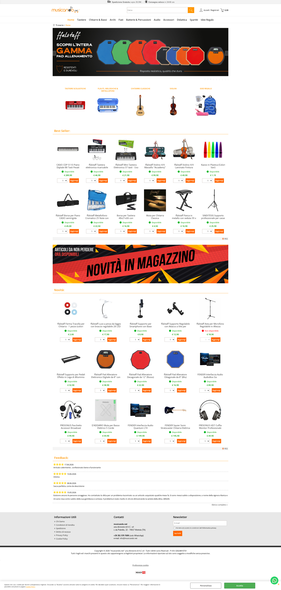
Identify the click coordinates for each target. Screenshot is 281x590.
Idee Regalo (207, 19)
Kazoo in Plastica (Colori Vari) (213, 166)
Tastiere (81, 19)
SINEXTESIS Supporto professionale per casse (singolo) (213, 218)
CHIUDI (279, 584)
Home (70, 19)
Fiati (121, 19)
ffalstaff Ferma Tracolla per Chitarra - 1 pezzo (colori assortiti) (70, 326)
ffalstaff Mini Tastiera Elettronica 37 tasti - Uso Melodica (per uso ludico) (126, 168)
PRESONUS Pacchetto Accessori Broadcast (71, 426)
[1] (204, 390)
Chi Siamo (60, 521)
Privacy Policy (62, 535)
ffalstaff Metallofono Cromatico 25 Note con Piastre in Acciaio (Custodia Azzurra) (97, 219)
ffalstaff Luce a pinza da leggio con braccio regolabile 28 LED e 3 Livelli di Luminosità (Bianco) (106, 327)
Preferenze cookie (140, 565)
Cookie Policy (30, 587)
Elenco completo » (220, 504)
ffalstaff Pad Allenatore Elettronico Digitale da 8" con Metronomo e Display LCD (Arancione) (105, 378)
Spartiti (194, 19)
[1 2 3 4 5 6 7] (135, 390)
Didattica (182, 19)
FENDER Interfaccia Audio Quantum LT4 (140, 426)
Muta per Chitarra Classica (155, 217)
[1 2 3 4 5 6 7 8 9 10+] (62, 180)
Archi (113, 19)
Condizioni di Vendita (65, 525)
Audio (157, 19)
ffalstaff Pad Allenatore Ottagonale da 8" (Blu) (175, 376)
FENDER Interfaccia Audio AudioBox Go (210, 376)
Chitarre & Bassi (98, 19)
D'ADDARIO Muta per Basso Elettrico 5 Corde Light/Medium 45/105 (106, 428)
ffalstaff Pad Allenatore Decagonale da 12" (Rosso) (140, 376)
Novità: (59, 290)
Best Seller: (62, 131)
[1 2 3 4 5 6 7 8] (170, 390)
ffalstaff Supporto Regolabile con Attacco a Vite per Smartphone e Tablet (175, 326)
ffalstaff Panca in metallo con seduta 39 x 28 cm (184, 218)
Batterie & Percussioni (138, 19)
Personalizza (206, 585)
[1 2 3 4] (204, 441)
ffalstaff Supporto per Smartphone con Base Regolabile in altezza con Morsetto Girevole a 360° (140, 327)
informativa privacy (209, 528)
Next (226, 53)
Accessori (168, 19)
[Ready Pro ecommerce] (140, 572)
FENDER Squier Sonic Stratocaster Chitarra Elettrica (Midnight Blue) (175, 428)
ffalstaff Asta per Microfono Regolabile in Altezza (210, 325)
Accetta (239, 585)
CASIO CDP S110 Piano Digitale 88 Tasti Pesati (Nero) (67, 167)
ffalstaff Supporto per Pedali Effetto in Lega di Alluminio (71, 376)
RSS (226, 238)
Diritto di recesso (63, 532)
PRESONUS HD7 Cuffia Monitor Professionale (210, 426)
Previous (54, 53)
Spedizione (61, 528)
